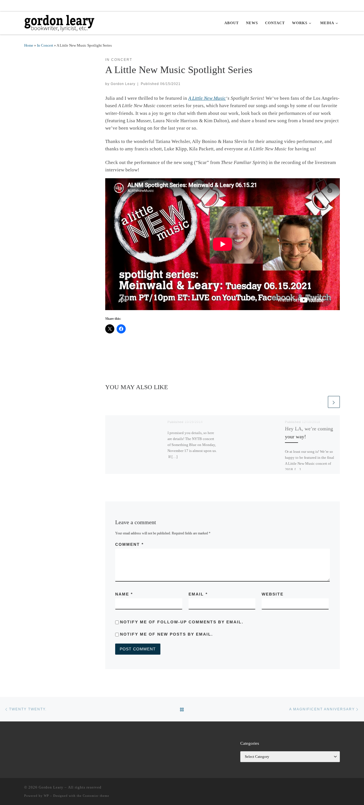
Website (273, 594)
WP (46, 795)
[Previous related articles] (321, 402)
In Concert (45, 45)
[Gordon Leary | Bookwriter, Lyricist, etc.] (59, 22)
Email (198, 594)
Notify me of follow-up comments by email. (181, 622)
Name (124, 594)
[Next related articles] (334, 402)
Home (28, 45)
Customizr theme (96, 795)
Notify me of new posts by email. (166, 634)
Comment (129, 544)
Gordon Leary (123, 84)
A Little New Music (207, 98)
